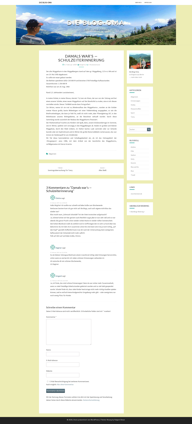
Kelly (132, 159)
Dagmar (59, 248)
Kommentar (51, 317)
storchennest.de (136, 194)
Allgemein (52, 154)
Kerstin (133, 163)
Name (48, 350)
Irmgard (59, 276)
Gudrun (133, 155)
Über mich (138, 2)
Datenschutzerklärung (91, 400)
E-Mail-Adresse (52, 360)
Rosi (132, 171)
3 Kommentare (94, 65)
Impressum (148, 2)
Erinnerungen (135, 101)
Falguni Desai (119, 420)
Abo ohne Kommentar (65, 384)
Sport (133, 113)
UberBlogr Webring (137, 212)
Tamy (133, 117)
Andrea (133, 147)
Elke (132, 151)
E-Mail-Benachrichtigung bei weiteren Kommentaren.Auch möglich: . (67, 383)
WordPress (95, 420)
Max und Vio (135, 167)
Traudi (133, 175)
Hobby (133, 105)
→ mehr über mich (135, 77)
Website (49, 371)
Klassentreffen (136, 109)
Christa (58, 198)
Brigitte (83, 65)
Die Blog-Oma (45, 2)
